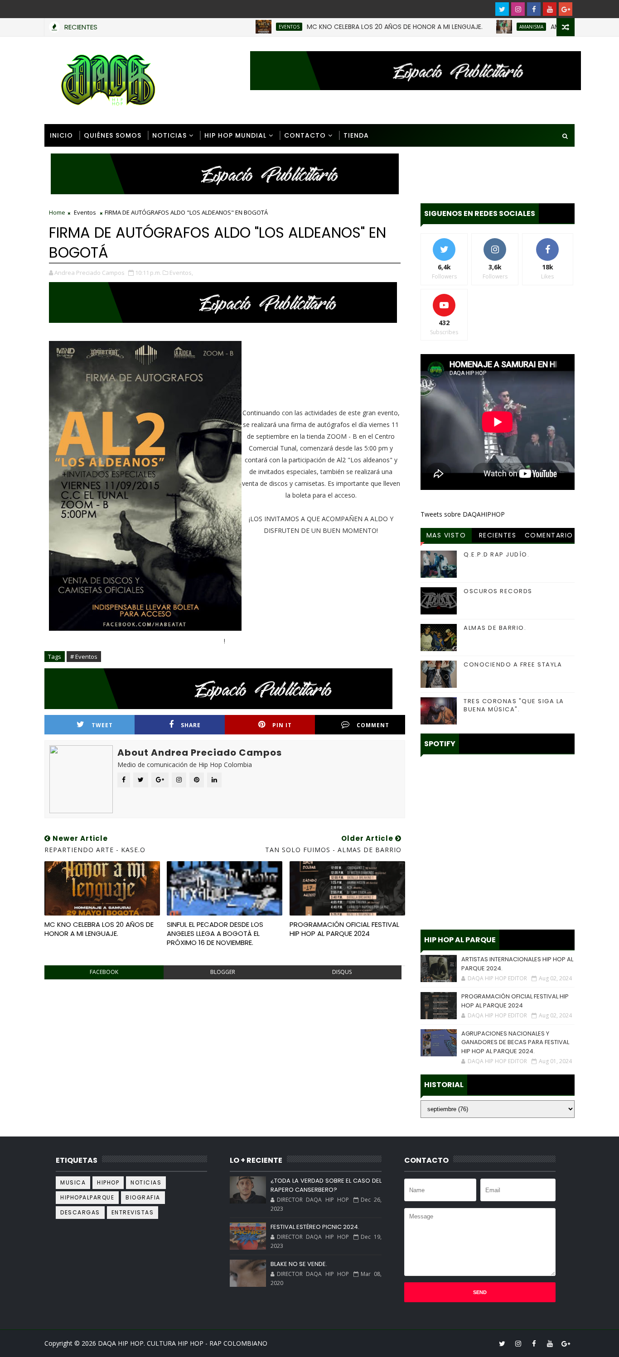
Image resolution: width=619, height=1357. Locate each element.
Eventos (259, 27)
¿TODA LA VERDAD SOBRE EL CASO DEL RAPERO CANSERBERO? (326, 1185)
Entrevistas (132, 1212)
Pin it (282, 725)
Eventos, (181, 273)
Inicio (61, 135)
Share (191, 725)
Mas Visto (446, 535)
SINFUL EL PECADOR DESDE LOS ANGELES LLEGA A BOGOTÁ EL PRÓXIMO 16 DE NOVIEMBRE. (215, 934)
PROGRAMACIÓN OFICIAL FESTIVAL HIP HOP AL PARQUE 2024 (344, 929)
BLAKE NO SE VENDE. (299, 1264)
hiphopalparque (87, 1197)
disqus (342, 972)
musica (73, 1182)
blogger (222, 972)
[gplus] (565, 9)
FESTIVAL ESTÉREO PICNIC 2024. (315, 1227)
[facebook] (534, 9)
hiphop (108, 1182)
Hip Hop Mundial (235, 135)
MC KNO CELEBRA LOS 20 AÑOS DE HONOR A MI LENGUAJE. (365, 26)
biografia (143, 1197)
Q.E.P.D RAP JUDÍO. (496, 554)
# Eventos (83, 656)
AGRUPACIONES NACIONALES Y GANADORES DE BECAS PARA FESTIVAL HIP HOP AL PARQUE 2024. (515, 1042)
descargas (80, 1212)
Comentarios (549, 536)
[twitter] (502, 9)
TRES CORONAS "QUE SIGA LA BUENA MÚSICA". (514, 705)
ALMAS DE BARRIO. (495, 627)
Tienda (356, 135)
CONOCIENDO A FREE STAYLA (513, 664)
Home (57, 212)
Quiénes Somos (112, 135)
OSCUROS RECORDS (498, 591)
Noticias (169, 135)
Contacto (305, 135)
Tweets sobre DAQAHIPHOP (463, 514)
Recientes (498, 535)
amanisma (502, 27)
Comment (373, 725)
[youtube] (549, 9)
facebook (104, 972)
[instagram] (518, 9)
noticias (146, 1182)
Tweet (102, 725)
